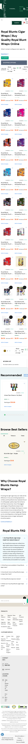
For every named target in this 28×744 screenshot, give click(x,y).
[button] (12, 79)
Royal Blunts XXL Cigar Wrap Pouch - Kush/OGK (20, 303)
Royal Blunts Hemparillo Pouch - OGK (20, 214)
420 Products (21, 616)
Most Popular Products (15, 624)
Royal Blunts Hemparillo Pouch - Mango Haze (20, 184)
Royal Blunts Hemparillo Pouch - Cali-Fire (6, 154)
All (4, 436)
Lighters (21, 624)
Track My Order (12, 643)
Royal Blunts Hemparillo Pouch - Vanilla (20, 273)
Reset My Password (3, 639)
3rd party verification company (16, 713)
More (17, 645)
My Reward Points (8, 645)
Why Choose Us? (3, 647)
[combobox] (17, 23)
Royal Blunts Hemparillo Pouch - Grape (20, 154)
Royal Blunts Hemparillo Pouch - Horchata (6, 184)
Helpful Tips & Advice (18, 638)
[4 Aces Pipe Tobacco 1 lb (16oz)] (14, 387)
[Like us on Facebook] (24, 598)
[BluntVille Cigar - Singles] (14, 445)
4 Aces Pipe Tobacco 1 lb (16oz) (13, 395)
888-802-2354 (5, 16)
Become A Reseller (20, 742)
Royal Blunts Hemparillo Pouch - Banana (6, 95)
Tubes (22, 436)
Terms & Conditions (19, 736)
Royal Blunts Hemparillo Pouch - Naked (6, 214)
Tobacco (13, 436)
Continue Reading (6, 522)
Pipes (14, 615)
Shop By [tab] (5, 58)
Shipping (13, 639)
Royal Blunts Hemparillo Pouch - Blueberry (6, 125)
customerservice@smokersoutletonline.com (16, 669)
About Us (3, 643)
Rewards (8, 640)
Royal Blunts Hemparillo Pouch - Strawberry (6, 244)
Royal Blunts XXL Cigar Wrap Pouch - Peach (20, 333)
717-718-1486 (23, 665)
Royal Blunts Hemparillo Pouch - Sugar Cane (20, 244)
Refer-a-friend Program (8, 650)
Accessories (4, 626)
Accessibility (19, 740)
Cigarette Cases (9, 616)
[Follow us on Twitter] (24, 603)
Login (2, 636)
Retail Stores (17, 648)
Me (17, 642)
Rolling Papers (20, 620)
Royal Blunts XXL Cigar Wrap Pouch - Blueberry (6, 303)
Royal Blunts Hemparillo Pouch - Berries (20, 95)
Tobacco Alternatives (15, 619)
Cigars (8, 620)
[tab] (4, 436)
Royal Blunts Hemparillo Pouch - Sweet (6, 273)
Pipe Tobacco (3, 616)
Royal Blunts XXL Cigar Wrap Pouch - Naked (6, 333)
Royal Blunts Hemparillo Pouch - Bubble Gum (20, 125)
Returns (13, 647)
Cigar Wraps (9, 623)
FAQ (12, 636)
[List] (20, 68)
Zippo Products (9, 627)
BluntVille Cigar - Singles (11, 453)
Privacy (19, 738)
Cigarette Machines (3, 623)
